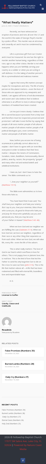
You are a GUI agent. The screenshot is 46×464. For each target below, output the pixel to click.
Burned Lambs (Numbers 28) (13, 413)
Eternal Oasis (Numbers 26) (13, 420)
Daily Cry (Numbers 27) (11, 417)
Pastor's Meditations (21, 26)
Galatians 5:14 (26, 229)
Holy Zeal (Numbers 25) (11, 423)
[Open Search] (41, 5)
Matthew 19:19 (8, 185)
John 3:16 (29, 265)
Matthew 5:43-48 (31, 220)
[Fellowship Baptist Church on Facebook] (22, 460)
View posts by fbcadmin (11, 332)
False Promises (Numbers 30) (13, 410)
